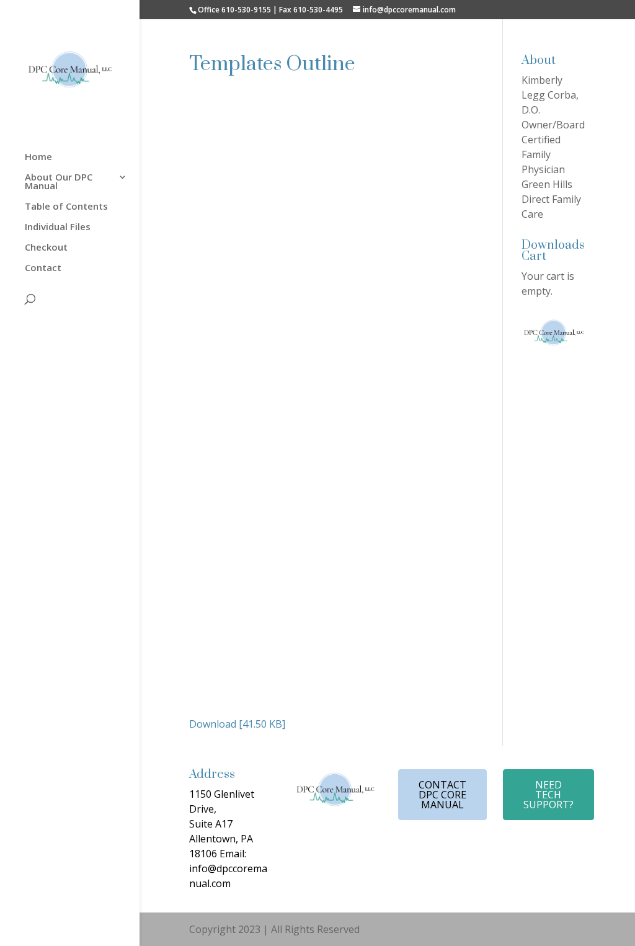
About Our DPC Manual (58, 182)
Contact (43, 268)
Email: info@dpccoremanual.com (228, 868)
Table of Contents (66, 207)
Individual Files (58, 227)
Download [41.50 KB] (237, 724)
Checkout (46, 248)
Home (38, 157)
